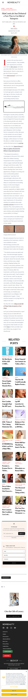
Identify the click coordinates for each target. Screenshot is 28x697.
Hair (3, 399)
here (8, 327)
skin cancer (14, 67)
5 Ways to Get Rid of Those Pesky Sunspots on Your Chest (13, 306)
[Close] (26, 671)
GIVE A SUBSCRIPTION (14, 616)
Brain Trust (5, 641)
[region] (14, 683)
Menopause (18, 506)
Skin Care (9, 8)
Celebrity (18, 440)
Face (16, 357)
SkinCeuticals (11, 75)
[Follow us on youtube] (15, 628)
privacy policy (14, 537)
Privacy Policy (6, 643)
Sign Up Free (14, 668)
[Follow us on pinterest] (7, 628)
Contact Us (5, 631)
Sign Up (21, 533)
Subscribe (6, 655)
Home (3, 8)
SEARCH (14, 563)
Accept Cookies (14, 694)
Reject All (14, 690)
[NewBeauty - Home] (14, 2)
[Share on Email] (4, 586)
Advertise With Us (6, 639)
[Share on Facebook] (2, 586)
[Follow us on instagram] (11, 628)
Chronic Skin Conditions (6, 463)
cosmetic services (9, 204)
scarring (20, 143)
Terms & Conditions (7, 648)
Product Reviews (7, 357)
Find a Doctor (5, 636)
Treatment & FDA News (7, 441)
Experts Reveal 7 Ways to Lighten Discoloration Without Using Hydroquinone (13, 149)
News (16, 377)
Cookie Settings (7, 651)
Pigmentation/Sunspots (9, 10)
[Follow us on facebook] (3, 628)
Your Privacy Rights (14, 686)
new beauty (6, 577)
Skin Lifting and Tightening (20, 485)
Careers (4, 634)
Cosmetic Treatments (6, 378)
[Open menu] (3, 2)
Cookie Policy (5, 646)
